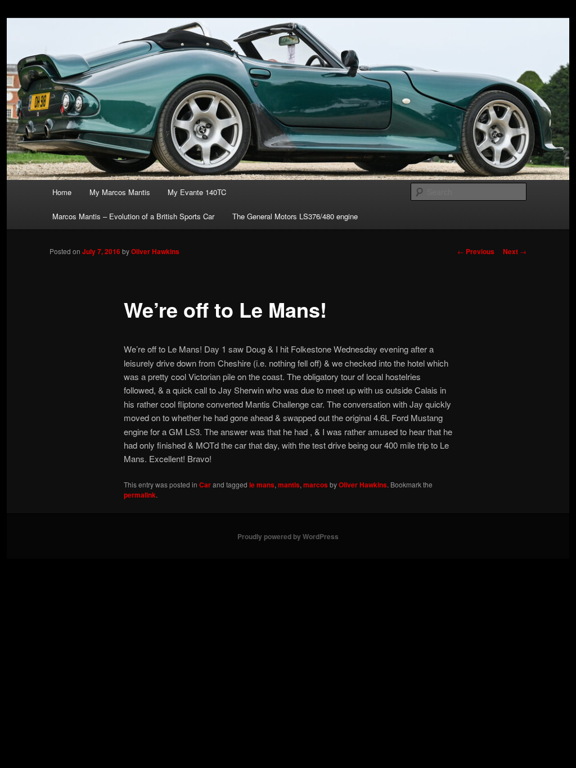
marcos (315, 485)
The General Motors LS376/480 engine (295, 216)
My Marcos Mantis (119, 192)
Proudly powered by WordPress (288, 536)
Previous (475, 251)
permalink (140, 495)
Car (205, 485)
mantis (289, 485)
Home (61, 192)
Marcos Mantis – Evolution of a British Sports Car (133, 216)
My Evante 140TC (197, 192)
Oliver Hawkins (155, 251)
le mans (261, 485)
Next (514, 251)
